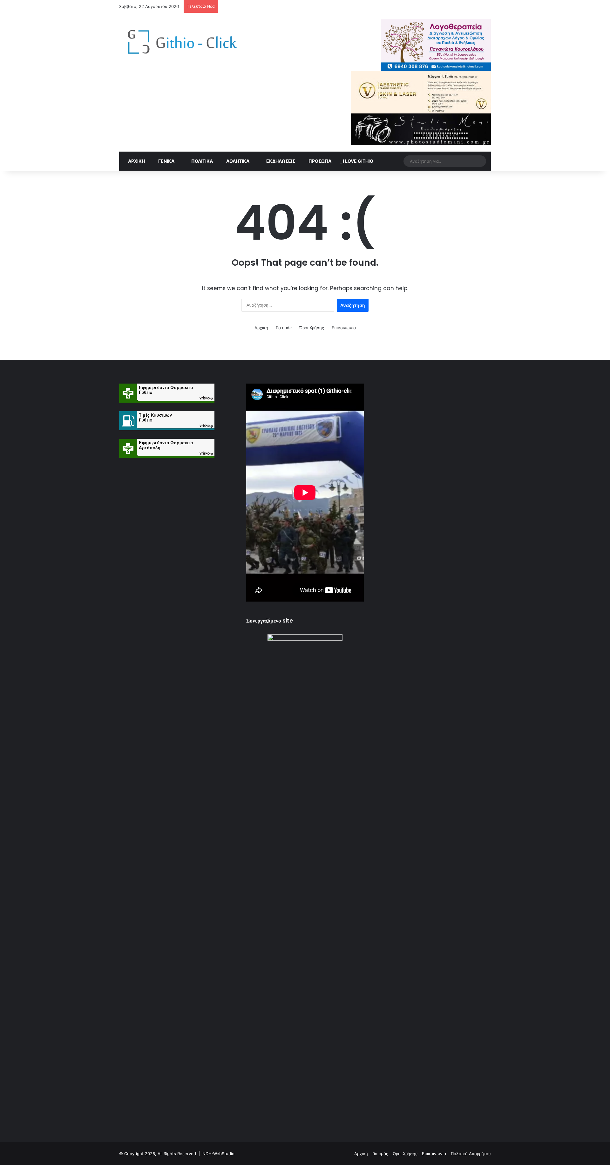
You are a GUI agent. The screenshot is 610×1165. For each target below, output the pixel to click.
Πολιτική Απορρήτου (471, 1153)
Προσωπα (319, 161)
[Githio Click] (178, 44)
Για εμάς (284, 327)
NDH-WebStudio (218, 1153)
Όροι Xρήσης (311, 327)
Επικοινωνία (344, 327)
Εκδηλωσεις (280, 161)
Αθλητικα (237, 161)
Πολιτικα (201, 161)
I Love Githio (357, 161)
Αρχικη (136, 161)
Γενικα (165, 161)
